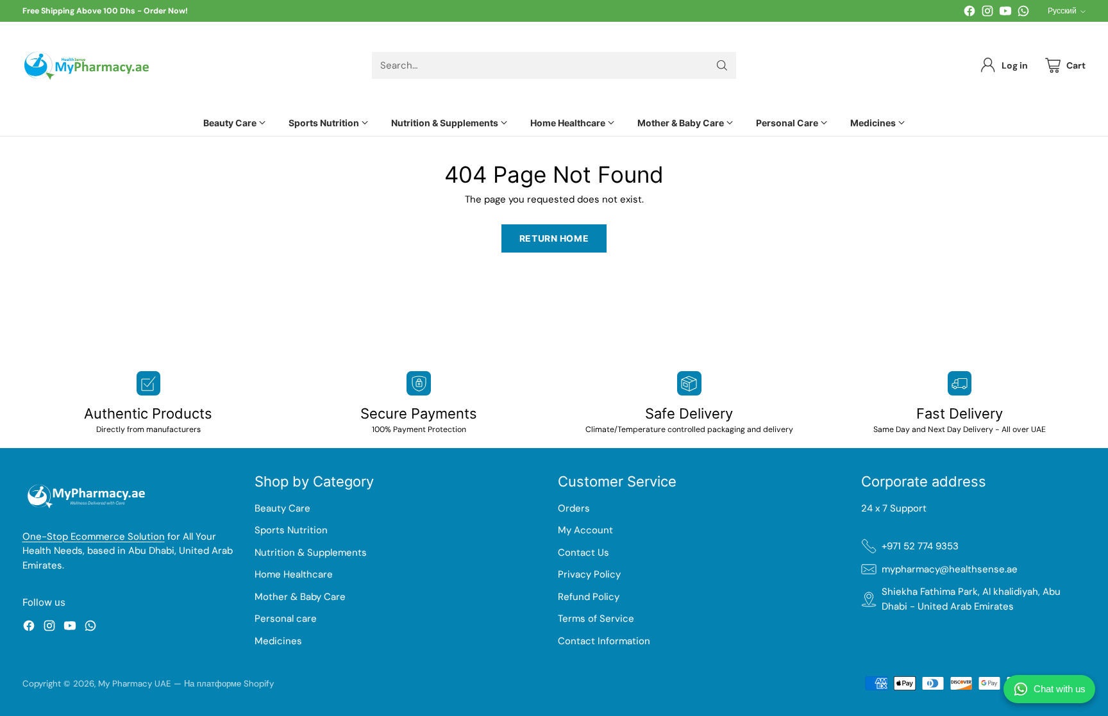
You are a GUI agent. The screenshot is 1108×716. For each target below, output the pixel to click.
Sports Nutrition (291, 530)
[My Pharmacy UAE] (86, 65)
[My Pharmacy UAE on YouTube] (1005, 13)
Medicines (278, 641)
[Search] (722, 65)
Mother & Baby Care (300, 596)
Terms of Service (596, 618)
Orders (574, 508)
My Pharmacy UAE (134, 683)
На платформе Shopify (229, 683)
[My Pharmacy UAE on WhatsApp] (1023, 13)
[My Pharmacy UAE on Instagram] (987, 13)
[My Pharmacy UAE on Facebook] (969, 13)
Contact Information (604, 641)
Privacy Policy (589, 574)
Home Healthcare (294, 574)
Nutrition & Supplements (311, 552)
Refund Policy (588, 596)
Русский (1062, 11)
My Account (585, 530)
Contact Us (583, 552)
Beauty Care (282, 508)
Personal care (286, 618)
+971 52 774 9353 (920, 546)
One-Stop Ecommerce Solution (93, 536)
